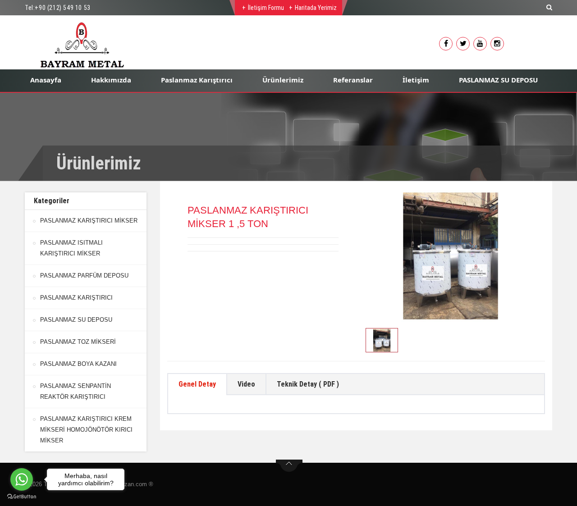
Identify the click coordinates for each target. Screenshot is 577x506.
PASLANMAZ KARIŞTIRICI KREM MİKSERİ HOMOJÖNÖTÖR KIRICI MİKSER (86, 429)
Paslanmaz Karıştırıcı (197, 79)
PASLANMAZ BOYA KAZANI (78, 363)
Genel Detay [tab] (197, 384)
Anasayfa (45, 79)
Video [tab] (246, 384)
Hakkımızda (111, 79)
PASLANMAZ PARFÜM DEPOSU (84, 275)
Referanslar (353, 79)
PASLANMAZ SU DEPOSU (498, 79)
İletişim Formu (266, 7)
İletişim (416, 79)
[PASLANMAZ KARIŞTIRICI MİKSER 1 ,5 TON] (450, 256)
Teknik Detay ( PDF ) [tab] (308, 384)
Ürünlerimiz (282, 79)
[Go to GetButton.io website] (21, 497)
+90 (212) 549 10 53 (62, 7)
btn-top (289, 466)
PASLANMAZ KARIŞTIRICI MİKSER (88, 220)
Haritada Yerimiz (316, 7)
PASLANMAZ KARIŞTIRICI (76, 297)
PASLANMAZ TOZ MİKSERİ (78, 341)
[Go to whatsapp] (21, 479)
